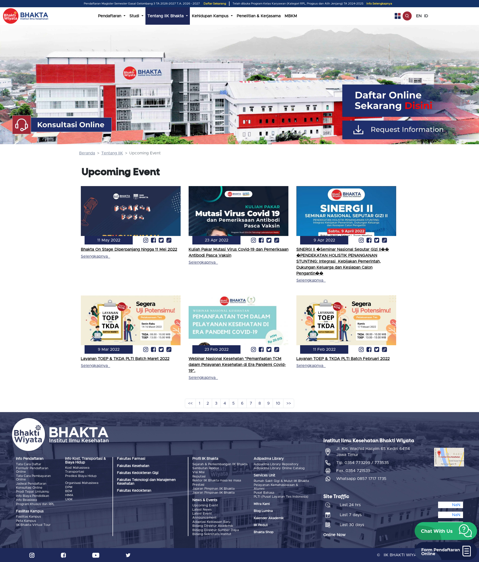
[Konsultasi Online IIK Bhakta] (62, 125)
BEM (68, 491)
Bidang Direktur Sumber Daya (215, 530)
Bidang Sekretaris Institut (211, 534)
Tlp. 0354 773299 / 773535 (362, 463)
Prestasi (198, 484)
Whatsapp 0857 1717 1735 (361, 479)
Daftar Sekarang (215, 3)
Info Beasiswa (26, 500)
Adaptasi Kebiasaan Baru (211, 522)
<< (190, 403)
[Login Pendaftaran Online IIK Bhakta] (412, 129)
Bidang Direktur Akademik (212, 526)
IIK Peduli (261, 525)
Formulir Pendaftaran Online (32, 470)
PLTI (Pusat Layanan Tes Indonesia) (281, 496)
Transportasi (74, 471)
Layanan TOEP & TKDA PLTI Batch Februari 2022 (343, 359)
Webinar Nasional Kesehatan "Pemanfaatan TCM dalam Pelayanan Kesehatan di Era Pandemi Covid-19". (237, 365)
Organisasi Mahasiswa (81, 483)
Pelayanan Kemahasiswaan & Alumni (276, 486)
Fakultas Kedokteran (134, 490)
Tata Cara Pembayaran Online (33, 477)
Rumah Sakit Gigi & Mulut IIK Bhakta (281, 481)
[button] (446, 531)
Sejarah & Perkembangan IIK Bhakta (219, 464)
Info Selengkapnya (379, 3)
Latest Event (202, 513)
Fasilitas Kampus (28, 516)
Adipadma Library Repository (276, 464)
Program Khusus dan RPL (35, 504)
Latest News (202, 509)
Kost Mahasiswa (77, 467)
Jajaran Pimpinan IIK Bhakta (213, 488)
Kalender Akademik (269, 518)
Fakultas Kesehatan (133, 466)
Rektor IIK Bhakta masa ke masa (216, 480)
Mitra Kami (262, 504)
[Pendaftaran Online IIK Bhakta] (412, 100)
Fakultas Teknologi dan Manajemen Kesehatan (146, 481)
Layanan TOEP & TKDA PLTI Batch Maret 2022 (125, 359)
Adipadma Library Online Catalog (279, 468)
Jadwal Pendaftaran (31, 483)
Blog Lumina (263, 511)
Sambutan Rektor (205, 468)
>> (288, 403)
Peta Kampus (26, 521)
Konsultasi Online (29, 487)
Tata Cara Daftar (28, 464)
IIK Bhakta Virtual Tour (33, 525)
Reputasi (199, 476)
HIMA (69, 495)
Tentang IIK (112, 153)
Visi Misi (198, 472)
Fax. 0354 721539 (353, 471)
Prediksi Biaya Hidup (81, 476)
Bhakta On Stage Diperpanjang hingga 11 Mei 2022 (129, 249)
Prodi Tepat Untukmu (32, 491)
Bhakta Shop (263, 532)
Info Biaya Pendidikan (32, 496)
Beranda (87, 153)
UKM (68, 499)
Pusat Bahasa (264, 492)
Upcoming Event (205, 505)
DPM (68, 487)
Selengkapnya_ (95, 256)
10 (278, 403)
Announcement (204, 517)
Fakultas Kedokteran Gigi (137, 473)
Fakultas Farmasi (131, 458)
